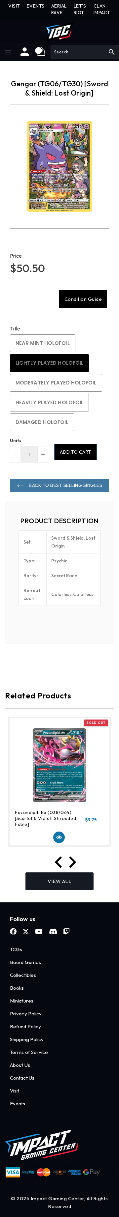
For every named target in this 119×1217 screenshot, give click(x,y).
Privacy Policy (26, 1013)
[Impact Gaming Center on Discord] (53, 932)
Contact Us (22, 1078)
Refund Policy (25, 1026)
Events (17, 1103)
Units (16, 440)
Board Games (25, 962)
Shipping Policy (27, 1039)
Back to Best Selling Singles (65, 485)
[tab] (59, 521)
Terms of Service (29, 1052)
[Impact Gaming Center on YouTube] (39, 932)
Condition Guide (83, 299)
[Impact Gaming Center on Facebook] (13, 932)
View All (59, 881)
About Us (20, 1065)
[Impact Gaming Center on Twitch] (66, 932)
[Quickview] (59, 837)
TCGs (16, 949)
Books (17, 988)
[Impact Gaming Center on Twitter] (25, 932)
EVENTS (36, 6)
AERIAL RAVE (59, 9)
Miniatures (21, 1001)
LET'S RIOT (80, 9)
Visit (15, 1091)
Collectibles (23, 975)
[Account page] (24, 54)
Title (15, 328)
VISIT (14, 6)
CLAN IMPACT (102, 9)
